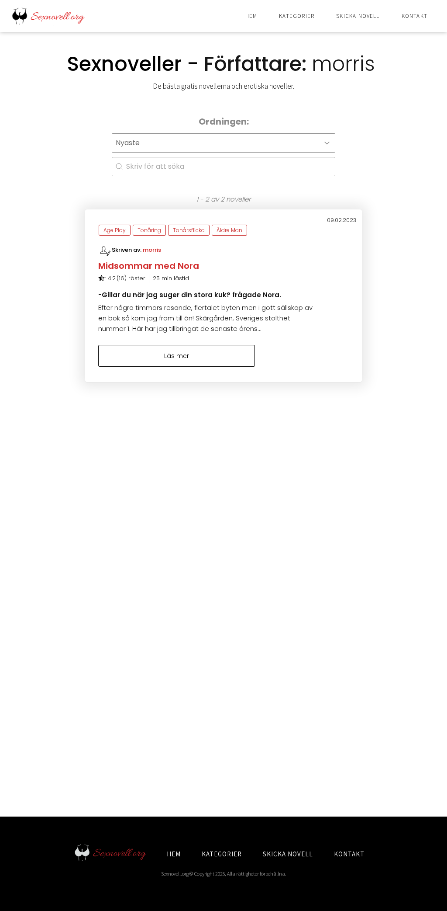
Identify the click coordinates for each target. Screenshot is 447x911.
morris (152, 250)
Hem (251, 16)
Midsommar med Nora (148, 266)
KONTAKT (349, 854)
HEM (174, 854)
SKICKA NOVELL (288, 854)
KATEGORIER (222, 854)
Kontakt (414, 16)
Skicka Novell (357, 16)
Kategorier (296, 16)
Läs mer (176, 355)
